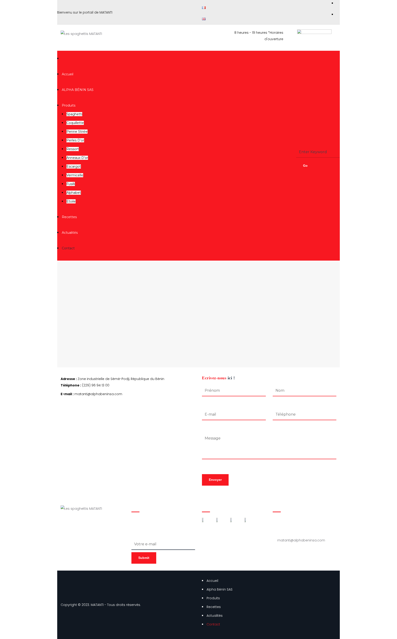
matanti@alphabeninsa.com (301, 540)
